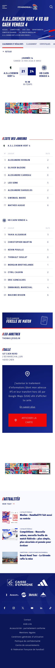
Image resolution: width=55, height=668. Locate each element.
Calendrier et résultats (12, 44)
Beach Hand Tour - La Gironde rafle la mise (35, 557)
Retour (8, 52)
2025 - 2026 (26, 30)
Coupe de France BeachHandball (38, 552)
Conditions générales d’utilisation (28, 637)
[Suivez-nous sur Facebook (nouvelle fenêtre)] (4, 608)
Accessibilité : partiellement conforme (27, 628)
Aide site (27, 624)
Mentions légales (27, 632)
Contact (27, 620)
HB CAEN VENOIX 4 (44, 75)
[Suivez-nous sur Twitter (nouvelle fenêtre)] (23, 608)
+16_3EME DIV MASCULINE (27, 32)
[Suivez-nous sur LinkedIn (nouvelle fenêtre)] (41, 608)
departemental (38, 30)
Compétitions (15, 30)
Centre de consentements (27, 645)
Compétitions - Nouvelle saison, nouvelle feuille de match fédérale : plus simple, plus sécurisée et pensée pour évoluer (35, 538)
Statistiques (45, 44)
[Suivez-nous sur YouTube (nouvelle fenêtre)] (32, 608)
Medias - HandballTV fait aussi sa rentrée (36, 517)
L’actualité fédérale (26, 512)
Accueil (5, 30)
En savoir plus (27, 406)
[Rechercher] (51, 6)
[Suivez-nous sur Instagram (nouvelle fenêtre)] (14, 608)
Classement (31, 44)
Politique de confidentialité (27, 641)
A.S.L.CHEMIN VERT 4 (11, 75)
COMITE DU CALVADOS (9, 32)
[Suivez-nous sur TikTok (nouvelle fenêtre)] (50, 608)
